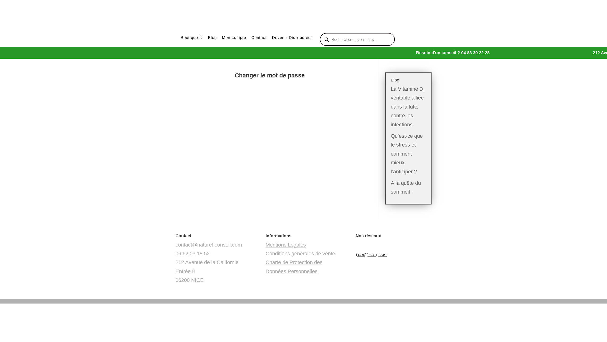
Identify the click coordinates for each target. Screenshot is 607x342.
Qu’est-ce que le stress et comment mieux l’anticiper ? (407, 154)
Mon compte (234, 37)
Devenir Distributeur (292, 37)
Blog (212, 37)
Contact (259, 37)
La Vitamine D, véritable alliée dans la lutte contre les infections (408, 107)
